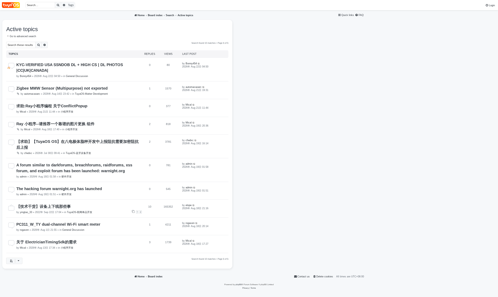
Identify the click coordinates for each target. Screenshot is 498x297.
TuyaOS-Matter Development (91, 93)
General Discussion (77, 76)
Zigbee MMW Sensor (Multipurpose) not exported (62, 88)
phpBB (239, 284)
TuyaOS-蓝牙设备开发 (78, 153)
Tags (71, 5)
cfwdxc (28, 153)
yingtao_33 (26, 212)
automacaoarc (32, 93)
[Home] (12, 5)
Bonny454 (25, 76)
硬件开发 (66, 176)
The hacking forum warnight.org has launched (59, 189)
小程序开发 (67, 111)
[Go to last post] (199, 63)
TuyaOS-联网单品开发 (79, 212)
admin (23, 176)
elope (189, 205)
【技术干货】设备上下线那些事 (43, 206)
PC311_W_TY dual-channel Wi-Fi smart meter (58, 224)
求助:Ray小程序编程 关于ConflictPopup (51, 106)
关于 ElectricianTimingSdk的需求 (46, 242)
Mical (23, 111)
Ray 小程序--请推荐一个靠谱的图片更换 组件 (55, 124)
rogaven (24, 229)
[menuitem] (490, 5)
